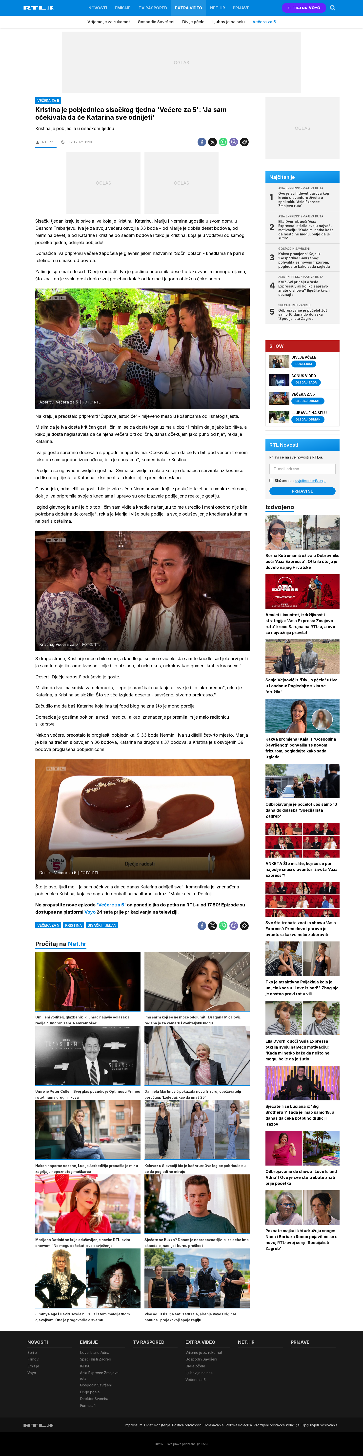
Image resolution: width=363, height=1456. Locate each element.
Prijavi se (302, 491)
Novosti (97, 7)
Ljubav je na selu (228, 21)
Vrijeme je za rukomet (108, 21)
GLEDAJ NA (297, 8)
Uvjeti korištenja (157, 1425)
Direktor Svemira (94, 1398)
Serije (32, 1352)
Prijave (241, 7)
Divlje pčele (193, 21)
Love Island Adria (94, 1352)
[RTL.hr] (38, 8)
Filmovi (33, 1359)
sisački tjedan (102, 925)
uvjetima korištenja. (310, 481)
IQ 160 (85, 1366)
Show (276, 346)
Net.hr (77, 943)
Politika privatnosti (187, 1425)
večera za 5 (48, 925)
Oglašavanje (213, 1425)
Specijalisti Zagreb (95, 1359)
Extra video (188, 7)
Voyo (31, 1372)
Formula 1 (88, 1405)
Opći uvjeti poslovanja (320, 1425)
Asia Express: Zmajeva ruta (99, 1375)
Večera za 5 (264, 21)
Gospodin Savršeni (156, 21)
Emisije (123, 7)
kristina (73, 925)
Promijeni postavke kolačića (277, 1425)
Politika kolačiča (239, 1425)
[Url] (244, 142)
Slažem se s (300, 481)
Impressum (133, 1425)
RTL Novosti (283, 445)
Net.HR (217, 7)
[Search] (333, 8)
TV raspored (153, 7)
